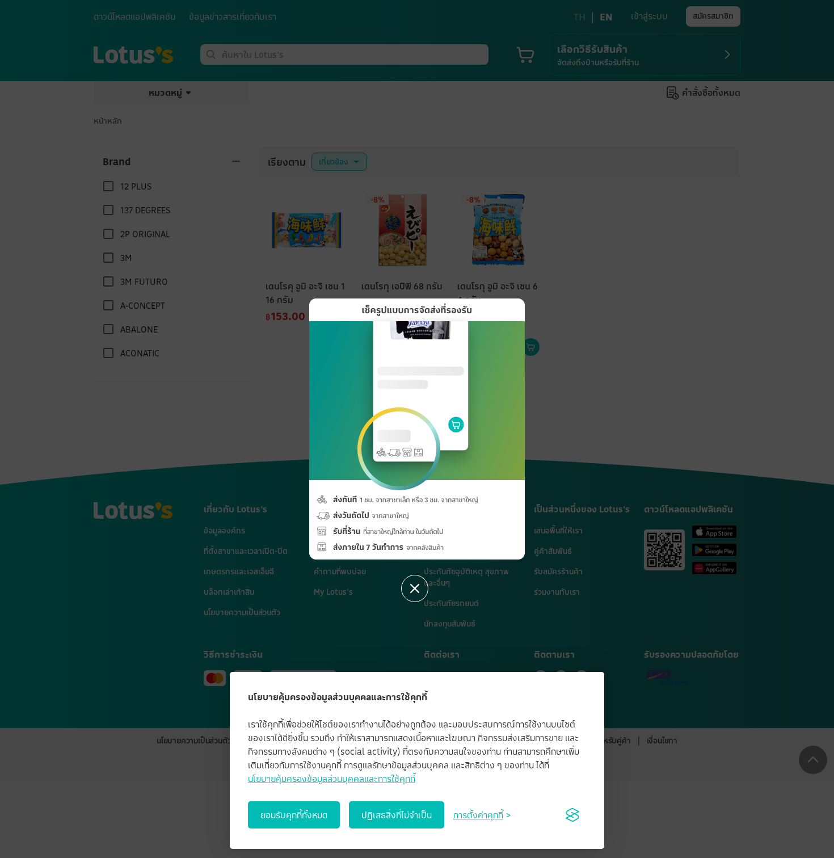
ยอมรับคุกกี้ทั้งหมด (293, 814)
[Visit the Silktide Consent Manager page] (572, 814)
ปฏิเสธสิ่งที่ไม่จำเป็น (396, 814)
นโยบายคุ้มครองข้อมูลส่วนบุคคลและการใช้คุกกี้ (331, 778)
